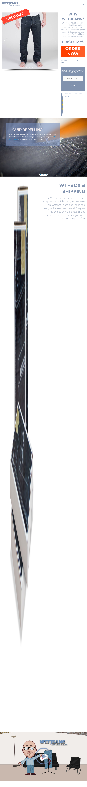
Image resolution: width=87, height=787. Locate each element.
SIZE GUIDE (80, 60)
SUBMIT (73, 85)
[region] (30, 41)
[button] (4, 40)
